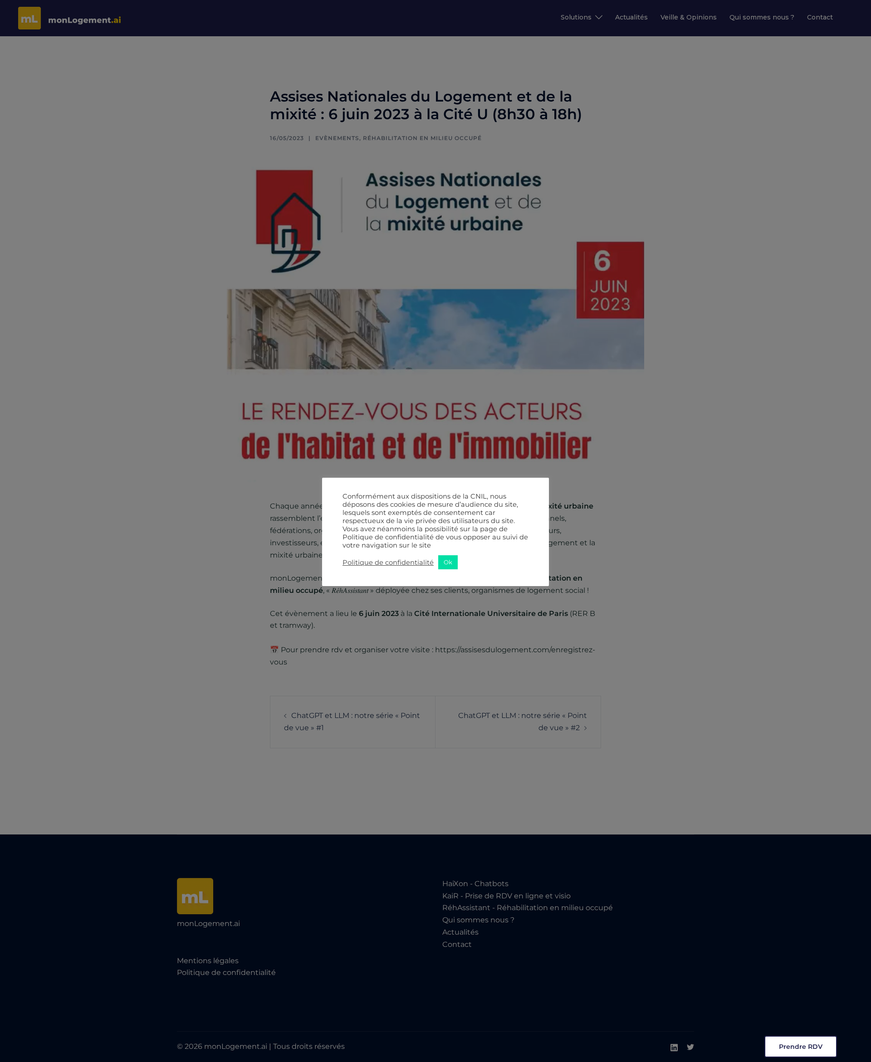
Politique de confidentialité (388, 562)
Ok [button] (448, 562)
